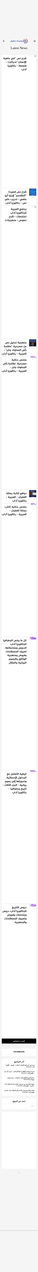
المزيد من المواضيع (19, 1041)
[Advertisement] (19, 19)
